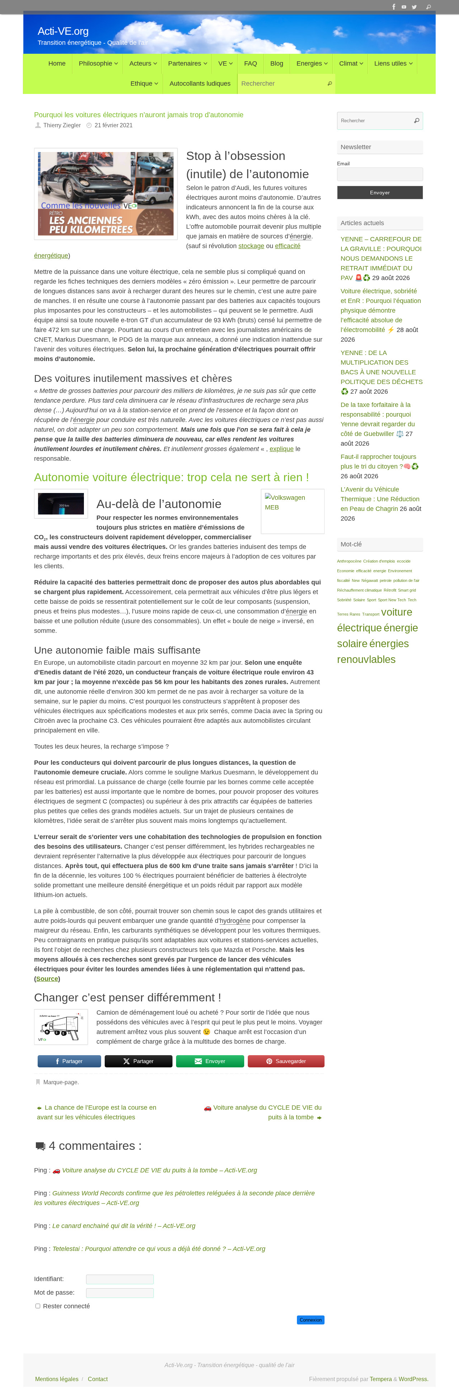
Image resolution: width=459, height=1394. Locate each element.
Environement (400, 571)
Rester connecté (66, 1306)
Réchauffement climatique (359, 590)
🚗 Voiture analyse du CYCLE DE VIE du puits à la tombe (263, 1112)
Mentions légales (57, 1379)
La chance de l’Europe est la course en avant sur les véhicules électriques (96, 1112)
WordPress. (414, 1379)
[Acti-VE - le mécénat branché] (394, 7)
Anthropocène (349, 561)
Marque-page (60, 1082)
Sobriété (344, 600)
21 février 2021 (114, 125)
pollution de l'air (406, 580)
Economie (345, 571)
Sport (371, 600)
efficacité (364, 571)
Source (47, 978)
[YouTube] (404, 7)
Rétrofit (390, 590)
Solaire (359, 600)
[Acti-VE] (414, 7)
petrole (386, 580)
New (356, 580)
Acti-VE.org (63, 31)
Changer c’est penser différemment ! (127, 997)
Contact (98, 1379)
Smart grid (407, 590)
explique (282, 448)
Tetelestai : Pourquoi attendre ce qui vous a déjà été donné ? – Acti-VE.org (158, 1248)
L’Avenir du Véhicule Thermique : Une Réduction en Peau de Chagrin (380, 499)
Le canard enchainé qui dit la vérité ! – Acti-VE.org (123, 1225)
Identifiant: (49, 1278)
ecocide (404, 561)
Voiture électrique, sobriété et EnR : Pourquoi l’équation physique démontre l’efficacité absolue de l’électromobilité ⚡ (381, 310)
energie (379, 571)
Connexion (311, 1320)
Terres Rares (348, 614)
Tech (412, 600)
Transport (370, 614)
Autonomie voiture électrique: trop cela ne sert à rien (168, 477)
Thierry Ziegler (62, 125)
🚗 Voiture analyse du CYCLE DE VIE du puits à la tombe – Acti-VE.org (154, 1170)
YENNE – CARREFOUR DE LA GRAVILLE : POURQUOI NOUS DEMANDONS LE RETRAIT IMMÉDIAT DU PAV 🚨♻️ (381, 258)
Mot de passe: (54, 1292)
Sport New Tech (392, 600)
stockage (251, 246)
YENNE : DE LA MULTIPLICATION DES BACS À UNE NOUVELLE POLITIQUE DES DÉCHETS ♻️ (382, 372)
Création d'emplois (379, 561)
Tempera (381, 1379)
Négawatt (369, 580)
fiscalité (343, 580)
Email (343, 163)
